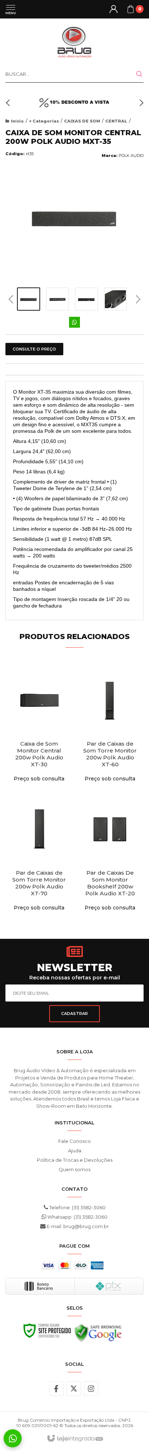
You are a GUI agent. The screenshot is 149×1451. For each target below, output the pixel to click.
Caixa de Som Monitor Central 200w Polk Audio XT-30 (39, 754)
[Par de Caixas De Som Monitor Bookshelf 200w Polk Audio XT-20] (110, 856)
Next (138, 296)
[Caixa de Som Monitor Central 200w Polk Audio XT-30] (39, 727)
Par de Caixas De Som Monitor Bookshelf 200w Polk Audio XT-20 (110, 883)
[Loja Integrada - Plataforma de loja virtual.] (75, 1439)
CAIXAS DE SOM (82, 121)
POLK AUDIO (131, 155)
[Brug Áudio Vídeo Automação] (74, 42)
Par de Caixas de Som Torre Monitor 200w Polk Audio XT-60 (110, 754)
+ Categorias (44, 121)
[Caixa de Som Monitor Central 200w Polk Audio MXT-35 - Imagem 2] (57, 299)
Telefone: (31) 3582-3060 (77, 1207)
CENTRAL (116, 121)
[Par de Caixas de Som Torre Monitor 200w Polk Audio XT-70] (39, 856)
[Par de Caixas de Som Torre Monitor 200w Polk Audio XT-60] (110, 727)
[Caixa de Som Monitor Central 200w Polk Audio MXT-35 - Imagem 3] (86, 299)
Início (17, 121)
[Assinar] (74, 1013)
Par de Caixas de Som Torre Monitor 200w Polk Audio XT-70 (39, 883)
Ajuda (74, 1150)
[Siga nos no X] (74, 1388)
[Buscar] (135, 74)
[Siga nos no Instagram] (91, 1388)
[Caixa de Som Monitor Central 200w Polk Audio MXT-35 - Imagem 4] (115, 299)
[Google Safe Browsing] (98, 1334)
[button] (9, 102)
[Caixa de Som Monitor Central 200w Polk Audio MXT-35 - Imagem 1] (28, 299)
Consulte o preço (34, 349)
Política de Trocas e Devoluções (74, 1160)
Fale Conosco (74, 1141)
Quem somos (74, 1169)
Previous (10, 299)
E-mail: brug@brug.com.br (77, 1226)
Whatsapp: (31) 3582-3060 (76, 1217)
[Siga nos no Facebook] (56, 1388)
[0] (131, 9)
